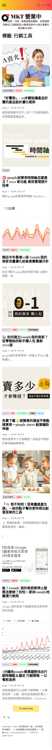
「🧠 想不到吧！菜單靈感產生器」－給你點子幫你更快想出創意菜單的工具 (25, 508)
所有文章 (18, 91)
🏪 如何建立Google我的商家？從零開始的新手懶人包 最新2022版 (25, 341)
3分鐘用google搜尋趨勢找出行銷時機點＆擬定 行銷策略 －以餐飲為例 (24, 675)
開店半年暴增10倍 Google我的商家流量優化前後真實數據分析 (25, 259)
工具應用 (14, 330)
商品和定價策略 (8, 91)
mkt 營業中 (26, 16)
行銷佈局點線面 (29, 91)
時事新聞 (14, 581)
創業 (12, 413)
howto (6, 330)
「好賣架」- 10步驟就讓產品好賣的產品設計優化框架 (25, 100)
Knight (4, 108)
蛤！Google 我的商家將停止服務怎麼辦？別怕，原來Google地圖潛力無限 (26, 592)
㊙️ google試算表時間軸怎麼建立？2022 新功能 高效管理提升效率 (25, 181)
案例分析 (14, 250)
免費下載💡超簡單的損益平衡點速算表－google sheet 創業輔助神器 (26, 424)
